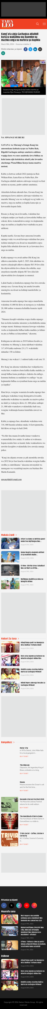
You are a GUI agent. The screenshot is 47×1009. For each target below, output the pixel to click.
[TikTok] (19, 905)
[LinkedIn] (35, 49)
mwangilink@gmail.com (11, 479)
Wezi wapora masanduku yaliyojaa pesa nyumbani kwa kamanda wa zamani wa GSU (31, 918)
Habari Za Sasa (9, 638)
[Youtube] (26, 905)
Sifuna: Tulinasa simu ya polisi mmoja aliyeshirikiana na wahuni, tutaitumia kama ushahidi (33, 944)
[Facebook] (26, 49)
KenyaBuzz (6, 742)
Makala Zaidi (7, 534)
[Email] (40, 49)
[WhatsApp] (3, 53)
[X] (30, 49)
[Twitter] (11, 905)
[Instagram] (34, 905)
